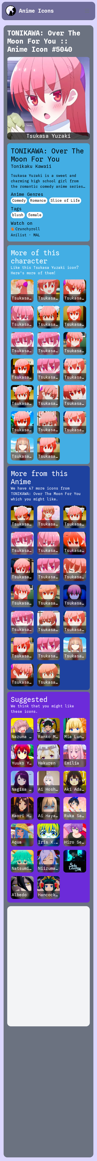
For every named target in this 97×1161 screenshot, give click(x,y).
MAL (36, 235)
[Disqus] (48, 966)
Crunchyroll (27, 229)
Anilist (19, 235)
